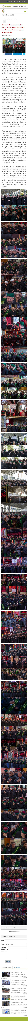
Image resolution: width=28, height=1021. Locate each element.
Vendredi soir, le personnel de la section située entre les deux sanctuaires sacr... (19, 990)
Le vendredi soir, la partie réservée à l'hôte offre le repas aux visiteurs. (18, 997)
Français (10, 1)
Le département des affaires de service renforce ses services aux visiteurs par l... (14, 1004)
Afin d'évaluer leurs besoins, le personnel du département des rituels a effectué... (13, 975)
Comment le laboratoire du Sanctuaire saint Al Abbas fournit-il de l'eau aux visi (18, 1012)
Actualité (11, 15)
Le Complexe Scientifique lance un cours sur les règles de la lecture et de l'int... (13, 983)
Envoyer (8, 961)
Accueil (4, 15)
